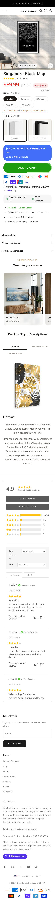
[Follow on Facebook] (4, 866)
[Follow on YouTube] (28, 866)
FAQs (5, 771)
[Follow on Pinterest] (20, 866)
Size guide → (46, 90)
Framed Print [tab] (15, 353)
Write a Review (27, 498)
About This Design (11, 242)
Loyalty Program (11, 761)
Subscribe (14, 743)
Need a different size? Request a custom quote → (25, 110)
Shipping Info (8, 234)
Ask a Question (27, 506)
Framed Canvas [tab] (40, 346)
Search (6, 786)
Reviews (7, 781)
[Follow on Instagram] (12, 866)
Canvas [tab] (15, 346)
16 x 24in (25, 99)
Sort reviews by (12, 555)
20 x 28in (41, 99)
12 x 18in (10, 99)
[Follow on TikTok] (36, 866)
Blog (5, 766)
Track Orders (9, 776)
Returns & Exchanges (12, 250)
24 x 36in (10, 105)
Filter (11, 564)
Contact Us (8, 791)
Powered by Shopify (37, 883)
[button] (27, 515)
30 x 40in (26, 105)
